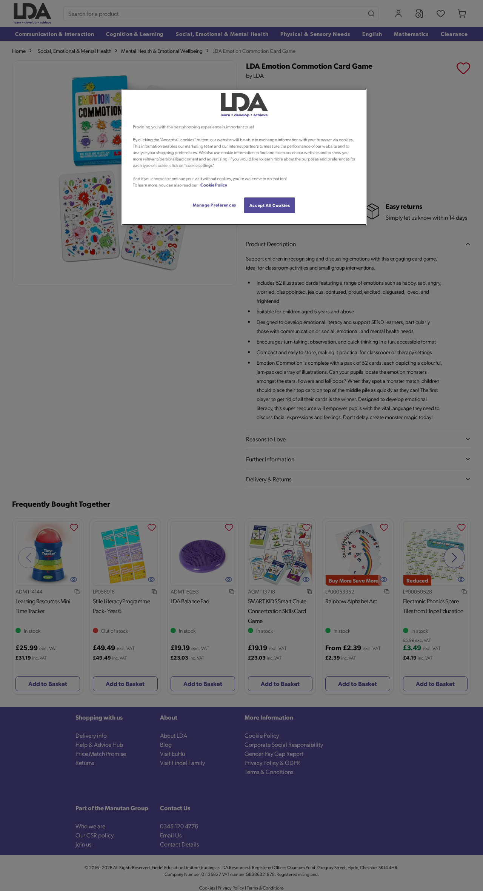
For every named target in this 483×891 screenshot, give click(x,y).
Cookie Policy (213, 185)
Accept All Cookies (269, 205)
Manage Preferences (214, 205)
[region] (244, 157)
